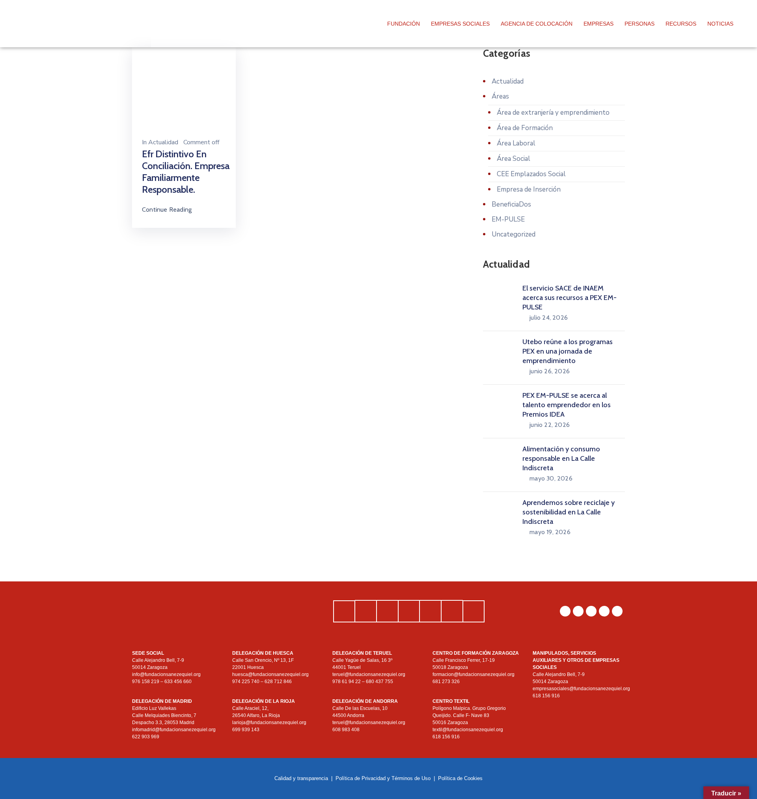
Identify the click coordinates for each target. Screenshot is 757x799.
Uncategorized (513, 234)
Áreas (500, 96)
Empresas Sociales (460, 23)
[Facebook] (604, 611)
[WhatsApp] (565, 611)
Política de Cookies (460, 778)
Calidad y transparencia (301, 778)
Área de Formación (525, 127)
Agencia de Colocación (536, 23)
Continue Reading (167, 209)
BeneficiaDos (511, 204)
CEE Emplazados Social (531, 174)
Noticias (720, 23)
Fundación (403, 23)
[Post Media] (184, 88)
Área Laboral (516, 143)
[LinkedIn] (591, 611)
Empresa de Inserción (529, 189)
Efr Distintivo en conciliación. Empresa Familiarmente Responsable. (185, 171)
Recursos (681, 23)
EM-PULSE (508, 219)
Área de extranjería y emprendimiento (553, 112)
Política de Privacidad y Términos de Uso (383, 778)
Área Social (513, 158)
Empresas (598, 23)
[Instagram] (578, 611)
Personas (639, 23)
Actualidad (163, 142)
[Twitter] (617, 611)
